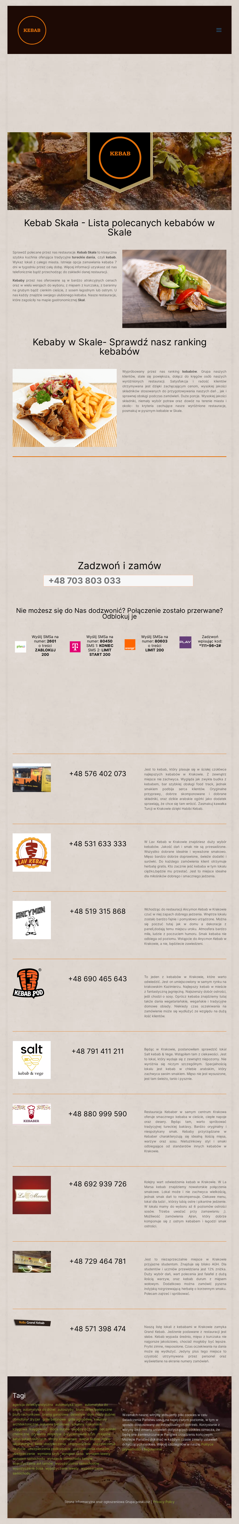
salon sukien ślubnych (29, 1439)
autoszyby (66, 1409)
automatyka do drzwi (39, 1409)
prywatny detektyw (46, 1434)
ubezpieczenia (79, 1444)
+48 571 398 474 (98, 1328)
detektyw (77, 1414)
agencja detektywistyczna (33, 1404)
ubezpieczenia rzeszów (91, 1449)
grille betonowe (54, 1419)
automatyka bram (68, 1404)
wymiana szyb (48, 1454)
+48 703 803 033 (84, 580)
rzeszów (104, 1434)
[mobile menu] (219, 30)
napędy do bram (84, 1429)
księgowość (38, 1429)
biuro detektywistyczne (94, 1409)
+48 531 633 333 (98, 843)
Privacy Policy (164, 1502)
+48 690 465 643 (97, 978)
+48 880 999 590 (97, 1114)
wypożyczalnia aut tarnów (33, 1463)
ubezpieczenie (24, 1454)
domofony (20, 1419)
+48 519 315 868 (98, 911)
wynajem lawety (98, 1454)
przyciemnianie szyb (79, 1434)
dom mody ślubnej (101, 1414)
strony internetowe (62, 1439)
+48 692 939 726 (98, 1184)
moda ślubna (59, 1429)
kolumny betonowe (54, 1424)
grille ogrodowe (80, 1419)
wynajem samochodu (29, 1458)
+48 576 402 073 (97, 773)
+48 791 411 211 (97, 1051)
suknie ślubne (89, 1439)
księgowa (20, 1429)
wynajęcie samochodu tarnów (69, 1458)
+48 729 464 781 (97, 1261)
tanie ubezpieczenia (50, 1444)
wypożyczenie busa (28, 1468)
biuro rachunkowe (26, 1414)
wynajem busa (73, 1454)
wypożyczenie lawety (62, 1468)
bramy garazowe (55, 1414)
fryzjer (35, 1419)
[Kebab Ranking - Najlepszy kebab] (32, 30)
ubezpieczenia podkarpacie (49, 1449)
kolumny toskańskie (87, 1424)
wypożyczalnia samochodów (77, 1463)
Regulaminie (153, 1449)
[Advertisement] (119, 90)
